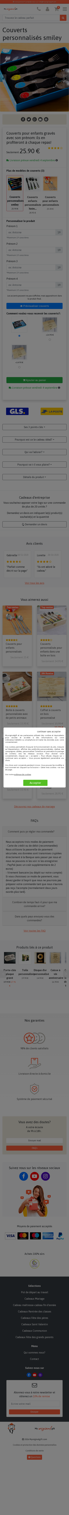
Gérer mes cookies (48, 767)
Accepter (35, 782)
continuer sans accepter (49, 731)
